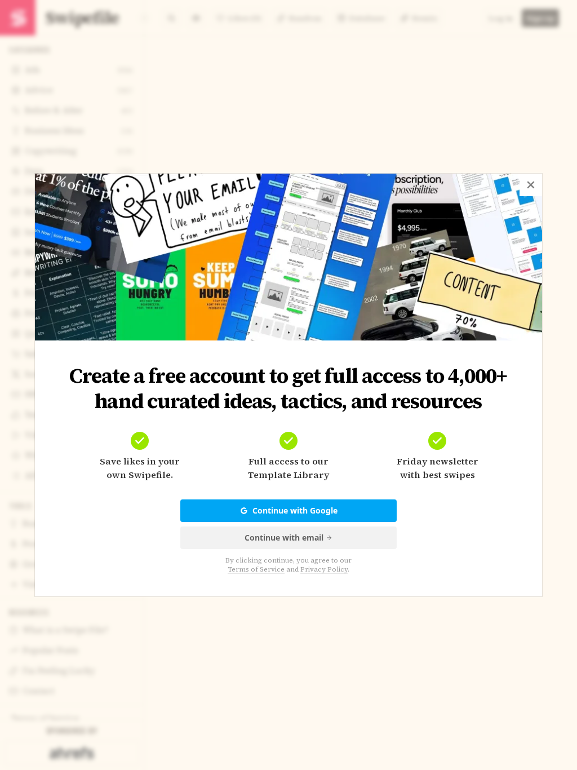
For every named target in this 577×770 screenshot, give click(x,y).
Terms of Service (256, 569)
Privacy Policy (324, 569)
